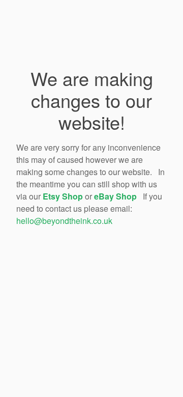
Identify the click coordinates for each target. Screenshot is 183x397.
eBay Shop (115, 196)
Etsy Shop (63, 196)
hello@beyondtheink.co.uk (64, 220)
